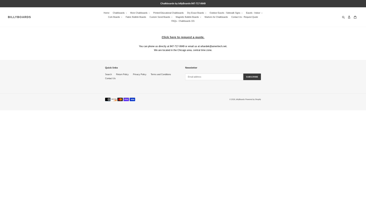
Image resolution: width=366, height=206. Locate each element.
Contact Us (110, 78)
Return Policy (122, 74)
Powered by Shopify (253, 99)
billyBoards (19, 17)
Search (108, 74)
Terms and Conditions (161, 74)
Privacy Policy (139, 74)
